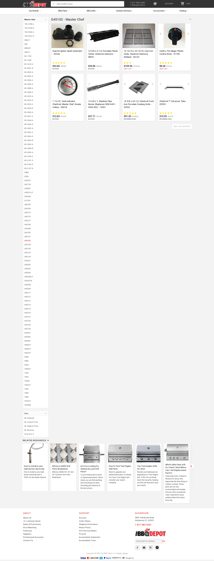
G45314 (27, 305)
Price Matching (29, 527)
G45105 (27, 249)
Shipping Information (88, 524)
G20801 (27, 188)
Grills (91, 11)
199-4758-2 (29, 24)
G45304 (27, 273)
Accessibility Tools (87, 540)
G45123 (27, 253)
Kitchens (124, 11)
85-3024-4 (28, 100)
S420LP (27, 353)
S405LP (27, 349)
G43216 (27, 217)
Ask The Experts (182, 126)
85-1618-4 (28, 64)
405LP (27, 52)
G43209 (27, 208)
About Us (27, 518)
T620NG (27, 405)
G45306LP (28, 277)
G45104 (27, 245)
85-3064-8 (28, 140)
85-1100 (27, 56)
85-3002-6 (28, 72)
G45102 (27, 241)
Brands (34, 11)
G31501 (27, 200)
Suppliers (27, 534)
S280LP (27, 345)
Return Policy (85, 527)
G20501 (27, 180)
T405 (26, 377)
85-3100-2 (28, 156)
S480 (26, 357)
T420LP (27, 385)
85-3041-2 (28, 116)
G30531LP (28, 192)
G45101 (27, 237)
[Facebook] (137, 547)
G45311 (27, 293)
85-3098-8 (28, 148)
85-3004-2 (28, 80)
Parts (62, 11)
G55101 (27, 317)
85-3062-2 (28, 132)
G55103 (27, 325)
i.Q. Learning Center (32, 521)
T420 (26, 389)
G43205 (27, 204)
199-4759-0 (29, 28)
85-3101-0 (28, 160)
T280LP (27, 369)
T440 (26, 393)
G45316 (27, 313)
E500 (26, 176)
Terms (125, 553)
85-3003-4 (28, 76)
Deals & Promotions (32, 524)
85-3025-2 (28, 104)
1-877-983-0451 (143, 524)
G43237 (27, 221)
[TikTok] (157, 547)
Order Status (84, 521)
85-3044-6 (28, 120)
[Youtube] (144, 547)
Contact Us (28, 540)
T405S (27, 381)
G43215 (27, 213)
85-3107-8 (28, 168)
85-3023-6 (28, 96)
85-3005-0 (28, 84)
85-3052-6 (28, 128)
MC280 (27, 341)
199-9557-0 (29, 36)
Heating (182, 11)
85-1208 (27, 60)
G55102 (27, 321)
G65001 (27, 333)
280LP (27, 40)
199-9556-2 (29, 32)
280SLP (27, 48)
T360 (26, 373)
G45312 (27, 297)
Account (82, 518)
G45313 (27, 301)
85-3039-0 (28, 108)
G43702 (27, 233)
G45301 (27, 261)
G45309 (27, 289)
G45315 (27, 309)
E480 (26, 172)
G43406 (27, 229)
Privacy (119, 553)
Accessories (159, 11)
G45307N (28, 281)
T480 (26, 397)
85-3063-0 (28, 136)
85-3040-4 (28, 112)
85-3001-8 (28, 68)
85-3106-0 (28, 164)
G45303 (27, 269)
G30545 (27, 196)
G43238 (27, 225)
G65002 (27, 337)
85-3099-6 (28, 152)
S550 (26, 365)
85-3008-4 (28, 88)
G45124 (27, 257)
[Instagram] (150, 547)
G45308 (27, 285)
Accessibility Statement (89, 537)
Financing (27, 531)
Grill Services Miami (88, 531)
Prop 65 (82, 534)
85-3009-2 (28, 92)
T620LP (27, 401)
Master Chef (29, 19)
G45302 (27, 265)
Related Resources (34, 440)
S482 (26, 361)
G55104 (27, 329)
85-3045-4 (28, 124)
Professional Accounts (33, 537)
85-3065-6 (28, 144)
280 (26, 44)
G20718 (27, 184)
